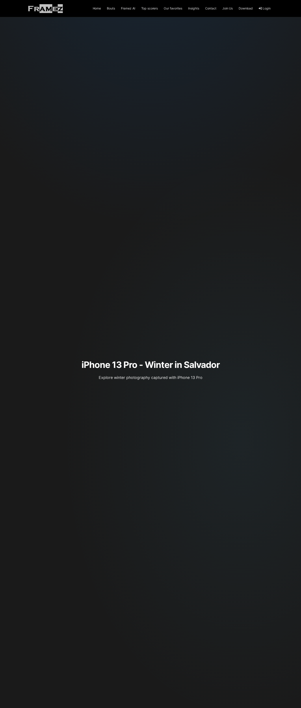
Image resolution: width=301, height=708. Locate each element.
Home (97, 8)
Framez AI (128, 8)
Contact (210, 8)
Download (246, 8)
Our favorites (173, 8)
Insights (193, 8)
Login (266, 8)
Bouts (111, 8)
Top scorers (149, 8)
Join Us (227, 8)
